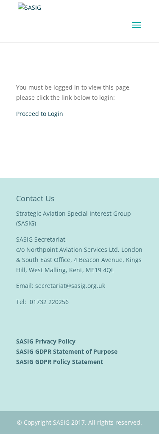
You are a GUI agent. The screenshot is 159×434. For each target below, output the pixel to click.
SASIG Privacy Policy (46, 341)
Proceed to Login (39, 114)
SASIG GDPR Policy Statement (60, 362)
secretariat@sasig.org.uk (70, 286)
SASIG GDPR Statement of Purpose (67, 351)
